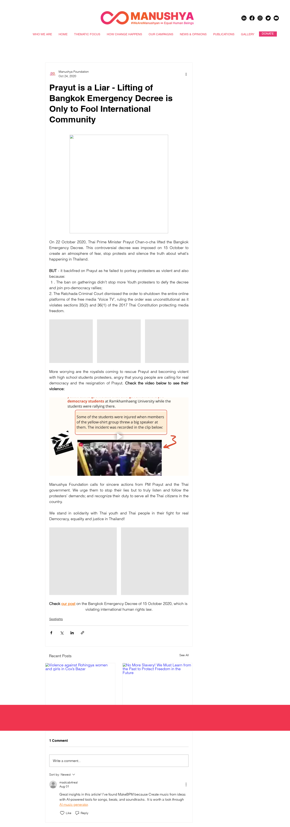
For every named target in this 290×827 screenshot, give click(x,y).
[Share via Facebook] (51, 633)
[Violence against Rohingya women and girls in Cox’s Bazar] (80, 682)
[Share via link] (82, 633)
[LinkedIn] (243, 18)
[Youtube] (276, 18)
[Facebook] (252, 18)
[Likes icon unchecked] (62, 813)
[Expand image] (71, 341)
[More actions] (186, 73)
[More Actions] (186, 784)
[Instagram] (260, 18)
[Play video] (119, 436)
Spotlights (56, 619)
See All (184, 655)
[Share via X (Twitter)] (62, 633)
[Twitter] (268, 18)
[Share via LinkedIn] (72, 633)
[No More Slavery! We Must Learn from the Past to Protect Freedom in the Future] (157, 682)
